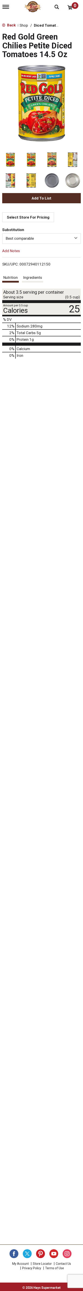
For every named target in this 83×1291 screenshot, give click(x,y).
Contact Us (63, 1263)
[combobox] (41, 238)
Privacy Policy (31, 1268)
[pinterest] (40, 1253)
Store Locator (42, 1263)
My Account (20, 1263)
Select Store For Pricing (28, 217)
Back (11, 25)
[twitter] (27, 1253)
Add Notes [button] (11, 250)
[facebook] (14, 1253)
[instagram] (67, 1253)
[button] (10, 160)
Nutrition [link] (10, 277)
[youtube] (53, 1253)
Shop (23, 25)
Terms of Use (54, 1268)
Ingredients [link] (32, 277)
